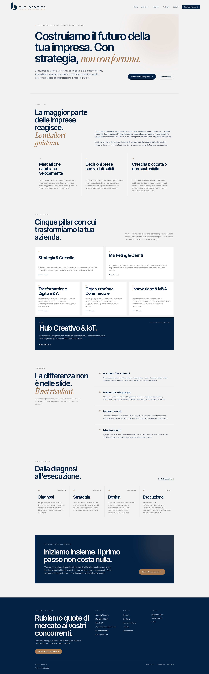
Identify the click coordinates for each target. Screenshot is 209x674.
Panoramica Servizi (129, 623)
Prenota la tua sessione (152, 572)
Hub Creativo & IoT (101, 635)
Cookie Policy (161, 664)
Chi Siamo (126, 619)
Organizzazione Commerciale (105, 627)
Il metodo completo (166, 479)
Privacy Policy (150, 664)
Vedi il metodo (166, 77)
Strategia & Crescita (102, 615)
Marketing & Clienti (101, 619)
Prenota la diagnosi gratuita (142, 77)
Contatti (125, 627)
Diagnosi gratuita (191, 7)
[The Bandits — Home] (28, 7)
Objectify (46, 668)
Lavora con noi (128, 631)
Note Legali (170, 664)
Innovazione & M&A (102, 631)
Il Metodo (126, 615)
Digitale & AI (99, 623)
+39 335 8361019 (156, 618)
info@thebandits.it (157, 615)
